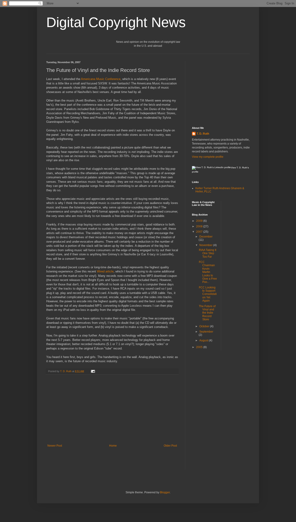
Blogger (165, 492)
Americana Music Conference (100, 79)
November (206, 245)
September (206, 331)
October (204, 326)
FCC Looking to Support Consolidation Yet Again (208, 294)
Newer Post (54, 445)
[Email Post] (93, 371)
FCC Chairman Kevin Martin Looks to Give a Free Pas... (208, 272)
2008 (199, 226)
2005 (199, 347)
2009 (199, 220)
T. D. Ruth (203, 133)
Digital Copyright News (116, 22)
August (204, 340)
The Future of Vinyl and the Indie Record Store (207, 313)
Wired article (105, 271)
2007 (199, 231)
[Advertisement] (112, 409)
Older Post (170, 445)
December (206, 236)
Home (113, 445)
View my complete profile (207, 156)
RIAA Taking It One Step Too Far (207, 253)
